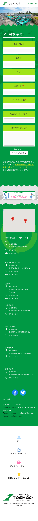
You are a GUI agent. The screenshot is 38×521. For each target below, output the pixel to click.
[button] (25, 221)
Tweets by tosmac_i (10, 407)
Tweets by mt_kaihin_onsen (13, 416)
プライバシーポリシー (19, 466)
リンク (19, 441)
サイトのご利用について (19, 453)
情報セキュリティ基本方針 (19, 478)
